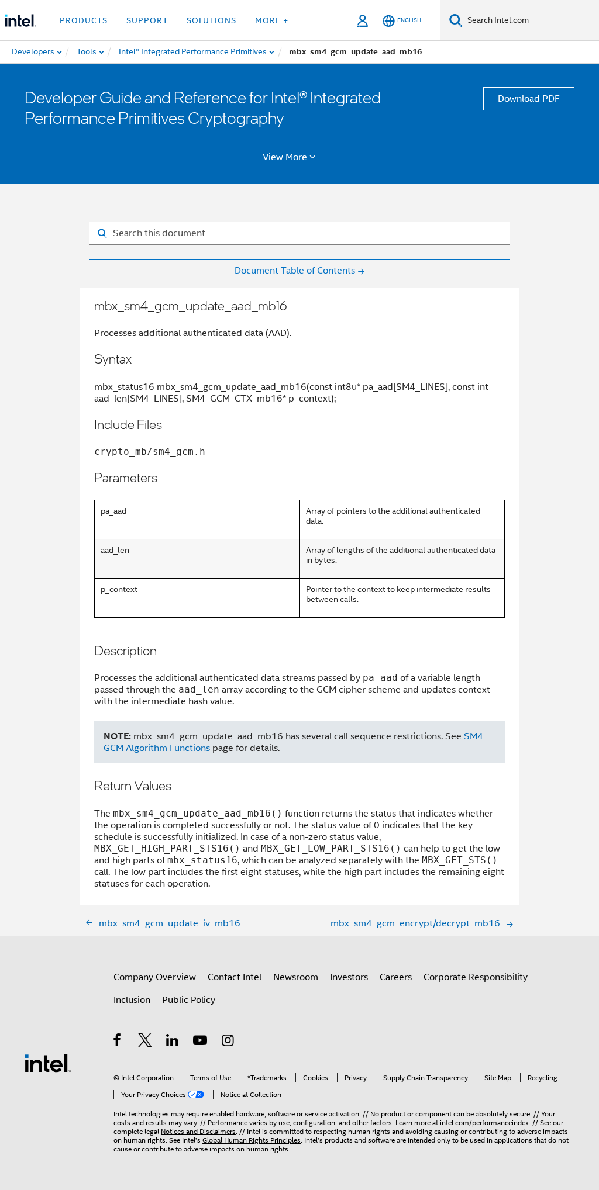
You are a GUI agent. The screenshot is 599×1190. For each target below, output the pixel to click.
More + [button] (271, 20)
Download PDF (529, 99)
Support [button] (147, 20)
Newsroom (295, 977)
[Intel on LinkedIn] (173, 1042)
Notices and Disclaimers (198, 1131)
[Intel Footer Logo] (48, 1062)
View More (285, 157)
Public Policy (188, 1000)
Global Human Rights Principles (251, 1140)
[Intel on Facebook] (118, 1042)
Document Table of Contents (295, 270)
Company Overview (154, 977)
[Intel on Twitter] (145, 1042)
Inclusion (131, 1000)
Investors (349, 977)
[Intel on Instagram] (228, 1042)
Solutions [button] (211, 20)
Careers (396, 977)
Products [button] (84, 20)
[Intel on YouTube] (201, 1042)
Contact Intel (234, 977)
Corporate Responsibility (476, 977)
